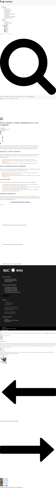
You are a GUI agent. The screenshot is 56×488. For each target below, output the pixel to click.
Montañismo (6, 24)
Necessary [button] (1, 348)
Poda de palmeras (7, 12)
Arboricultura (6, 21)
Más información (46, 333)
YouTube (6, 30)
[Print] (0, 143)
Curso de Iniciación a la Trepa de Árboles (11, 289)
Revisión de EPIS (7, 8)
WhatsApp (7, 26)
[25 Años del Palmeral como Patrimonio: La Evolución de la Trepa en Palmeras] (12, 223)
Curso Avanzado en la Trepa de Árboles (11, 288)
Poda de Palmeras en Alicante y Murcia (11, 280)
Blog (3, 20)
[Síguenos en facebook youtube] (8, 296)
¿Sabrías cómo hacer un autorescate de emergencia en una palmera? (12, 244)
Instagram (6, 29)
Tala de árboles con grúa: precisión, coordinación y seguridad (11, 263)
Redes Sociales (4, 25)
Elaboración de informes (8, 10)
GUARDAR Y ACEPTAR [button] (4, 354)
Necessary (2, 349)
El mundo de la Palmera (8, 22)
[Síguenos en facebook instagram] (6, 296)
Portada (1, 98)
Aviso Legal (6, 318)
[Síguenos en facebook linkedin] (5, 296)
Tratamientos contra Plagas (8, 17)
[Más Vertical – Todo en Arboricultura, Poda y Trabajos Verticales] (28, 1)
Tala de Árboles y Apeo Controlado (9, 16)
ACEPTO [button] (52, 333)
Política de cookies (7, 321)
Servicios (3, 7)
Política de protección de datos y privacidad (11, 320)
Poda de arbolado (7, 11)
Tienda (3, 6)
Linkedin (6, 31)
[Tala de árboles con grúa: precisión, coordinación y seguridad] (12, 262)
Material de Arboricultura (9, 281)
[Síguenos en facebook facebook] (3, 296)
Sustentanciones (6, 15)
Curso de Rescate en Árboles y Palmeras (11, 290)
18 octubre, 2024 (7, 129)
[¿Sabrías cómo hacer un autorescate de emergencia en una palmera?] (12, 243)
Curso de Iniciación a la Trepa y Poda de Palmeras (12, 292)
